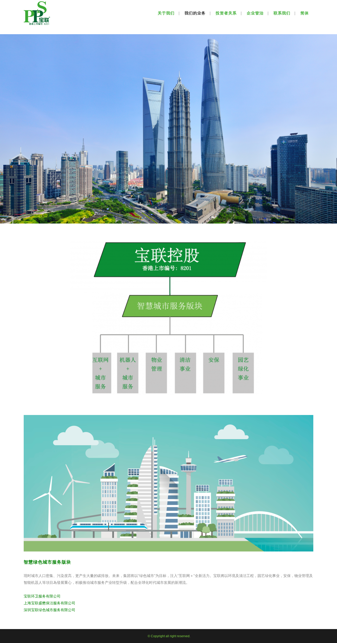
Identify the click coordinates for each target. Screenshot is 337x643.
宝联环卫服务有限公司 (43, 596)
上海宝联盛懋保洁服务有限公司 (49, 603)
